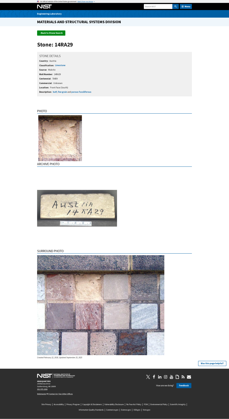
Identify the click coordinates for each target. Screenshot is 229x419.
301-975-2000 (42, 389)
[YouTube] (171, 377)
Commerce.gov (112, 410)
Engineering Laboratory (49, 13)
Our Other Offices (66, 394)
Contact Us (53, 394)
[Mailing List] (189, 377)
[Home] (44, 6)
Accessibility (59, 404)
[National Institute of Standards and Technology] (56, 375)
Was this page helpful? (212, 363)
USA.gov (136, 410)
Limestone (60, 65)
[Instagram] (166, 377)
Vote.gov (146, 410)
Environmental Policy (159, 404)
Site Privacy (46, 404)
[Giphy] (177, 377)
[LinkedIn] (160, 377)
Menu (187, 6)
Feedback (184, 385)
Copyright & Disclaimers (92, 404)
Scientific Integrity (178, 404)
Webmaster (41, 394)
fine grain (62, 91)
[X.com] (148, 377)
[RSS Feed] (183, 377)
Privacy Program (73, 404)
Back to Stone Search (52, 33)
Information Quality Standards (91, 410)
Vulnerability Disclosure (114, 404)
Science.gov (126, 410)
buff (55, 91)
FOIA (146, 404)
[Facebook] (154, 377)
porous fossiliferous (81, 91)
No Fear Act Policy (133, 404)
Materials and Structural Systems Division (79, 21)
